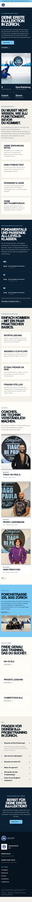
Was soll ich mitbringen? (15, 755)
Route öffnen (4, 612)
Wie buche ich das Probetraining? (15, 773)
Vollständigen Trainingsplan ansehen (10, 301)
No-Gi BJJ (3, 876)
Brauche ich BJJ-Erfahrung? (16, 742)
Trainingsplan (4, 47)
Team (2, 578)
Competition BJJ (5, 881)
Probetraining (6, 42)
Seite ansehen (7, 664)
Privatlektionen (5, 878)
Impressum (10, 892)
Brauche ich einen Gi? (15, 761)
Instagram (5, 866)
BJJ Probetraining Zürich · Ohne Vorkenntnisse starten (15, 1)
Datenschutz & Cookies (19, 892)
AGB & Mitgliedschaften (7, 894)
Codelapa (24, 889)
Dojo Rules (4, 892)
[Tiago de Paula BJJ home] (3, 5)
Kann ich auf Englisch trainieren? (15, 779)
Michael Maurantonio (18, 890)
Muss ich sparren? (15, 767)
